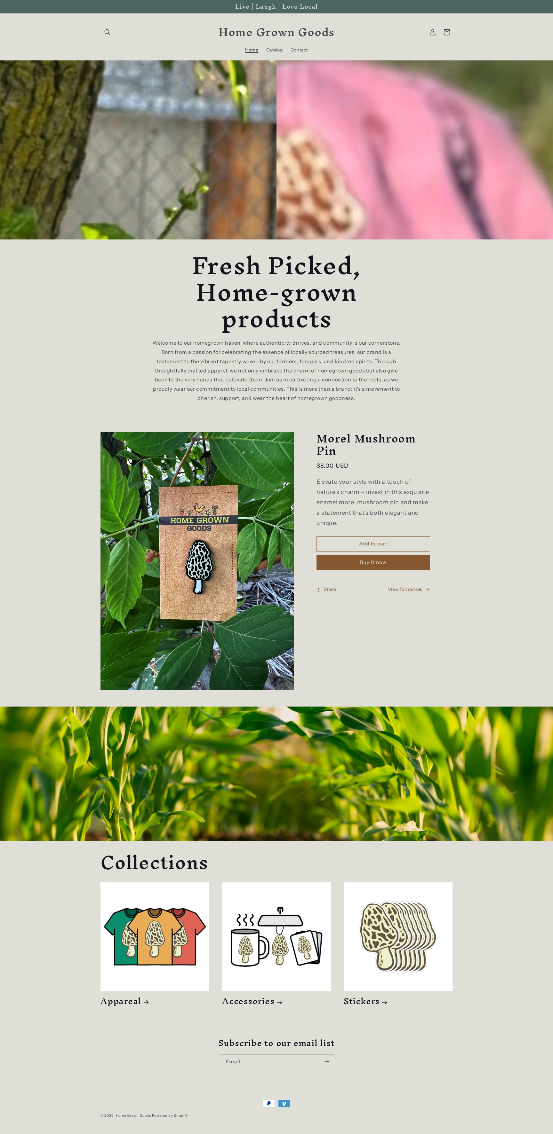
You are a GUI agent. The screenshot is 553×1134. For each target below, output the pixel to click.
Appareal (120, 1001)
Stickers (362, 1001)
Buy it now (373, 562)
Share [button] (330, 589)
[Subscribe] (327, 1061)
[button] (107, 32)
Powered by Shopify (170, 1115)
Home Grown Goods (133, 1115)
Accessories (248, 1001)
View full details (405, 589)
